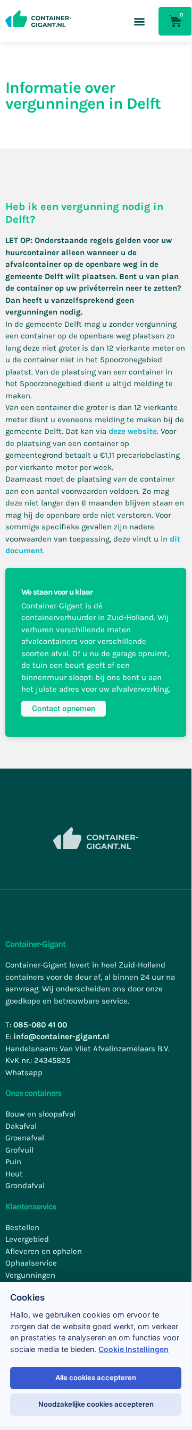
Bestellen (22, 1227)
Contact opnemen (63, 708)
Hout (14, 1174)
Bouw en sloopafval (40, 1114)
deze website (132, 431)
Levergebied (27, 1239)
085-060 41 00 (40, 1025)
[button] (139, 21)
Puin (13, 1161)
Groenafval (24, 1138)
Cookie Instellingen (133, 1349)
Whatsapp (24, 1072)
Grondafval (25, 1185)
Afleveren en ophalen (43, 1251)
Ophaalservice (31, 1263)
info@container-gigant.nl (61, 1036)
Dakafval (21, 1126)
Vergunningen (30, 1275)
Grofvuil (19, 1150)
